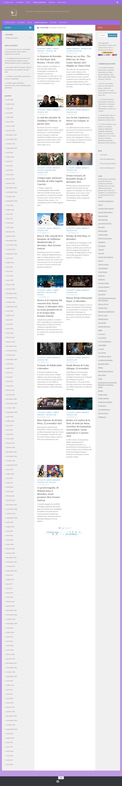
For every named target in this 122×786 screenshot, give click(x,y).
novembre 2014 (11, 720)
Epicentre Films (103, 283)
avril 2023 (9, 276)
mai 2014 (9, 747)
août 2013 (9, 756)
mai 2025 (9, 166)
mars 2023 (10, 280)
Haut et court (102, 315)
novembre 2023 (11, 245)
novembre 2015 (11, 667)
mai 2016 (9, 641)
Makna (100, 368)
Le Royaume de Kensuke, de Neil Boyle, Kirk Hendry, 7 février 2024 (49, 59)
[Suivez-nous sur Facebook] (30, 28)
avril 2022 (9, 329)
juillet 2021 (10, 368)
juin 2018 (9, 531)
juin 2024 (9, 214)
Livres (28, 2)
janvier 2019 (10, 500)
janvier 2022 (10, 342)
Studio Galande (103, 398)
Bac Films (101, 227)
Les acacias (102, 353)
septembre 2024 (11, 201)
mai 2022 (9, 324)
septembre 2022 (11, 306)
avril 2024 (9, 223)
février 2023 (10, 284)
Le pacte (101, 349)
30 (56, 534)
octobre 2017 (10, 566)
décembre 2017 (11, 557)
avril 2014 (9, 751)
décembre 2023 (11, 240)
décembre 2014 (11, 716)
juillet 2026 (10, 104)
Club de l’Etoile (103, 264)
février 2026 (10, 126)
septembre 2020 (11, 412)
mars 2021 (10, 386)
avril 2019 (9, 487)
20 (53, 534)
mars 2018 (10, 544)
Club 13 (100, 261)
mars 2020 (10, 439)
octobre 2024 (10, 196)
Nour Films (102, 375)
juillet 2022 (10, 315)
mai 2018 (9, 535)
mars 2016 (10, 650)
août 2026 (9, 100)
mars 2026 (10, 122)
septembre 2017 (11, 571)
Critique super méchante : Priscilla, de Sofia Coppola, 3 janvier (50, 181)
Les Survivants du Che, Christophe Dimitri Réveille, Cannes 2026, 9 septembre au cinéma (17, 52)
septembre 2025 (11, 148)
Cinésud (101, 250)
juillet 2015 (10, 685)
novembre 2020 (11, 403)
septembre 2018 (11, 518)
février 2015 (10, 707)
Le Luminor (102, 338)
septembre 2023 (11, 254)
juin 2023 (9, 267)
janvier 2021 (10, 395)
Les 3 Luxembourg (104, 341)
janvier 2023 (10, 289)
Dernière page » (72, 534)
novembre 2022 (11, 298)
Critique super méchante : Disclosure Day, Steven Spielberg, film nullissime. (18, 85)
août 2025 (9, 152)
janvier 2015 (10, 712)
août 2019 (9, 469)
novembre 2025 (11, 139)
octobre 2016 (10, 619)
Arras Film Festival (104, 223)
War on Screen (103, 413)
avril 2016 (9, 645)
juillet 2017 (10, 579)
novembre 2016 (11, 615)
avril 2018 (9, 540)
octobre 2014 (10, 725)
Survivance (102, 406)
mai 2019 (9, 483)
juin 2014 (9, 742)
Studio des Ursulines (105, 402)
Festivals (52, 2)
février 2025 (10, 179)
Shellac (100, 391)
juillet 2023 (10, 262)
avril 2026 (9, 117)
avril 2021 (9, 381)
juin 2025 (9, 161)
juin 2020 (9, 425)
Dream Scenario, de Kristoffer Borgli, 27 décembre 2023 (76, 178)
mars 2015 (10, 703)
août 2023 (9, 258)
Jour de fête (102, 323)
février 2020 (10, 443)
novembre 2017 (11, 562)
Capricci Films (103, 235)
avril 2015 (9, 698)
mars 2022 (10, 333)
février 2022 (10, 337)
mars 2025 (10, 174)
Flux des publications (107, 159)
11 (79, 532)
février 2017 (10, 601)
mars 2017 (10, 597)
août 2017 (9, 575)
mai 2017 (9, 588)
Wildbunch (102, 417)
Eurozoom (101, 294)
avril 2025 (9, 170)
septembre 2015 (11, 676)
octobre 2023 (10, 249)
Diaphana (101, 279)
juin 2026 (9, 108)
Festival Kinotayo (104, 326)
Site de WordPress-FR (107, 168)
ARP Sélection (103, 220)
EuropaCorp (102, 291)
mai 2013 (9, 760)
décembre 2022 (11, 293)
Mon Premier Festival (105, 371)
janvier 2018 (10, 553)
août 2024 (9, 205)
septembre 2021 (11, 359)
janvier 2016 (10, 659)
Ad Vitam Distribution (106, 201)
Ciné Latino (61, 2)
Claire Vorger (102, 272)
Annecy (49, 48)
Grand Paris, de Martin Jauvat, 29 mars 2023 (107, 93)
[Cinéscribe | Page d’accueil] (14, 12)
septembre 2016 (11, 623)
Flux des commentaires (108, 163)
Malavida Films (103, 364)
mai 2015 (9, 694)
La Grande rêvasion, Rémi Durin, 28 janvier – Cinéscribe (106, 70)
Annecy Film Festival (105, 212)
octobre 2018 (10, 513)
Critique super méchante (46, 170)
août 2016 (9, 628)
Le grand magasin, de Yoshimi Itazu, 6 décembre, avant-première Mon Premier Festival (48, 494)
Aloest (100, 205)
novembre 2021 (11, 351)
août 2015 (9, 681)
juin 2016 (9, 637)
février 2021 (10, 390)
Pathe (100, 379)
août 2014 (9, 734)
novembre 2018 (11, 509)
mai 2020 (9, 430)
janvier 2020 (10, 447)
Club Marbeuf (103, 268)
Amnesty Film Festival (106, 208)
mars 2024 (10, 227)
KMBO (100, 330)
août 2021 (9, 364)
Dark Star (101, 276)
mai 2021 (9, 377)
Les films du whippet (105, 360)
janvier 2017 (10, 606)
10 (76, 532)
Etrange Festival (103, 287)
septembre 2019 (11, 465)
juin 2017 (9, 584)
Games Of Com (103, 304)
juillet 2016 (10, 632)
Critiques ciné (8, 2)
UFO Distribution (104, 409)
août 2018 (9, 522)
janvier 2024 (10, 236)
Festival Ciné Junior (105, 238)
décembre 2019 (11, 452)
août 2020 (9, 417)
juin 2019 (9, 478)
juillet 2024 (10, 210)
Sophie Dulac (102, 395)
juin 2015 (9, 689)
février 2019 (10, 496)
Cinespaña (101, 246)
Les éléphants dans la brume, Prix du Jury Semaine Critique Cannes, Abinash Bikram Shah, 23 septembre (17, 61)
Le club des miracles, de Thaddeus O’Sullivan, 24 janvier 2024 (49, 120)
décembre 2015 (11, 663)
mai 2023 (9, 271)
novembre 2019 (11, 456)
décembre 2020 (11, 399)
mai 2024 (9, 218)
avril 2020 (9, 434)
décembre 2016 (11, 610)
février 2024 (10, 232)
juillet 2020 (10, 421)
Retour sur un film (74, 51)
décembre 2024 (11, 188)
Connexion (103, 155)
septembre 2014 (11, 729)
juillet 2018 (10, 527)
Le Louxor (101, 334)
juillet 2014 (10, 738)
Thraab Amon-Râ (106, 115)
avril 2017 (9, 593)
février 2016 (10, 654)
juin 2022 (9, 320)
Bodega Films (102, 231)
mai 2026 (9, 113)
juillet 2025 (10, 157)
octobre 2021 (10, 355)
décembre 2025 (11, 135)
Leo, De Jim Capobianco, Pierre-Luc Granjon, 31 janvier (78, 120)
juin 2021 (9, 373)
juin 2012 (9, 764)
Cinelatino (101, 242)
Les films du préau (104, 356)
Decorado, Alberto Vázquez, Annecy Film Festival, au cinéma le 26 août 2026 (18, 70)
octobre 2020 (10, 408)
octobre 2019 (10, 461)
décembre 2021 (11, 346)
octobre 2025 (10, 144)
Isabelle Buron (103, 319)
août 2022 (9, 311)
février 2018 (10, 549)
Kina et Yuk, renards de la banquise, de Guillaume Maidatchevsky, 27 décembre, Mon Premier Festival (50, 242)
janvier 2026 (10, 130)
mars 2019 (10, 491)
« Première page (52, 532)
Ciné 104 (101, 253)
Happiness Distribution (106, 312)
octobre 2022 (10, 302)
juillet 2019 (10, 474)
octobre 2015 (10, 672)
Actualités (19, 2)
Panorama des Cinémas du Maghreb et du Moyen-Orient (107, 385)
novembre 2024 (11, 192)
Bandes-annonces (39, 2)
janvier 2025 (10, 183)
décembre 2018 (11, 505)
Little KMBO (102, 345)
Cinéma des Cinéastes (105, 257)
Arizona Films (103, 216)
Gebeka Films (102, 308)
